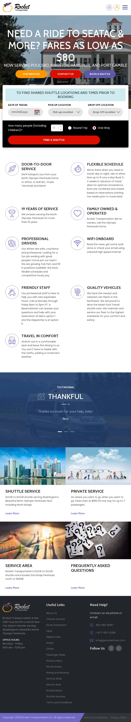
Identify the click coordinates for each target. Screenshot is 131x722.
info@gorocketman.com (110, 640)
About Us (51, 613)
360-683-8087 (104, 625)
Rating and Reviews (57, 672)
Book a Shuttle (100, 74)
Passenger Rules (55, 655)
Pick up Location (59, 105)
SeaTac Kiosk (54, 678)
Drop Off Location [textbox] (104, 112)
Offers (50, 649)
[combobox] (65, 112)
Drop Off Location (101, 105)
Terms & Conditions (95, 717)
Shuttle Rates (54, 690)
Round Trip (80, 128)
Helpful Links (53, 637)
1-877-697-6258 (105, 632)
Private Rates (54, 666)
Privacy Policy (54, 660)
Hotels (50, 643)
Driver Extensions (56, 625)
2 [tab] (66, 431)
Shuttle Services (55, 696)
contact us (65, 74)
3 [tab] (72, 431)
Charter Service (55, 619)
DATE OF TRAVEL (18, 105)
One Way (104, 128)
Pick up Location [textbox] (63, 112)
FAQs (49, 631)
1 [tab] (60, 431)
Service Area (53, 684)
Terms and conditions (59, 702)
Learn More (12, 513)
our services (31, 74)
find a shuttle (53, 140)
